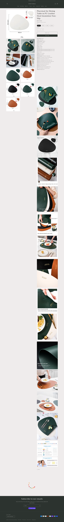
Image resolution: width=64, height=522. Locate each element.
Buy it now (47, 35)
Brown (52, 25)
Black (43, 25)
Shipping (38, 22)
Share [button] (39, 469)
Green (47, 25)
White (39, 25)
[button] (7, 4)
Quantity (38, 27)
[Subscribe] (39, 506)
